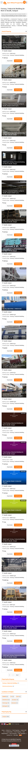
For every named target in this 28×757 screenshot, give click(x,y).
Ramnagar (5, 702)
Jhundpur (14, 699)
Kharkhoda (5, 699)
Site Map (16, 735)
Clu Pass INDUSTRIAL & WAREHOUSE (12, 309)
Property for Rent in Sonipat (15, 14)
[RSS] (20, 735)
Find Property (15, 730)
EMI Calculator (21, 733)
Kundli (23, 14)
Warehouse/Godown (7, 686)
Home (3, 14)
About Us (8, 730)
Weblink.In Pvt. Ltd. (17, 740)
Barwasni (14, 702)
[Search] (24, 2)
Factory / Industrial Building (9, 683)
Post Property (17, 731)
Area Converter (13, 733)
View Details (10, 60)
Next (17, 675)
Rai (11, 696)
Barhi (17, 696)
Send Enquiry (18, 60)
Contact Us (9, 735)
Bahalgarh (5, 706)
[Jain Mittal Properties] (13, 2)
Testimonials (9, 731)
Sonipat (6, 14)
